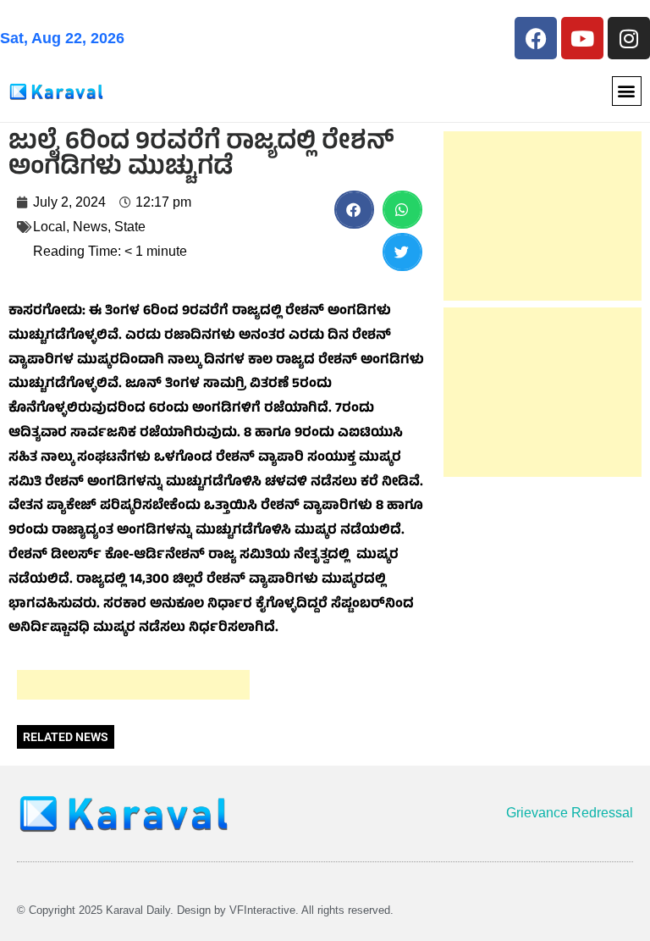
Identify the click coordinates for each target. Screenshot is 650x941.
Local (49, 226)
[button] (627, 91)
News (90, 226)
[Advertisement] (133, 685)
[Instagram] (629, 38)
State (130, 226)
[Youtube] (582, 38)
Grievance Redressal (569, 812)
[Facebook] (536, 38)
